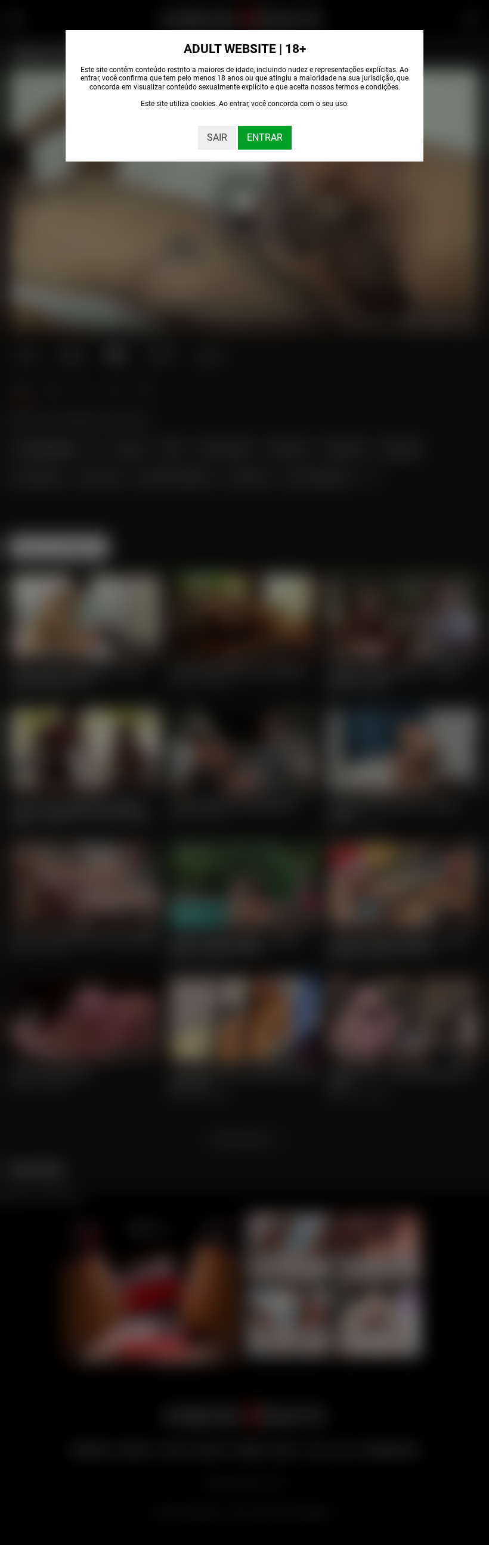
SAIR (217, 137)
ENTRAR (265, 137)
